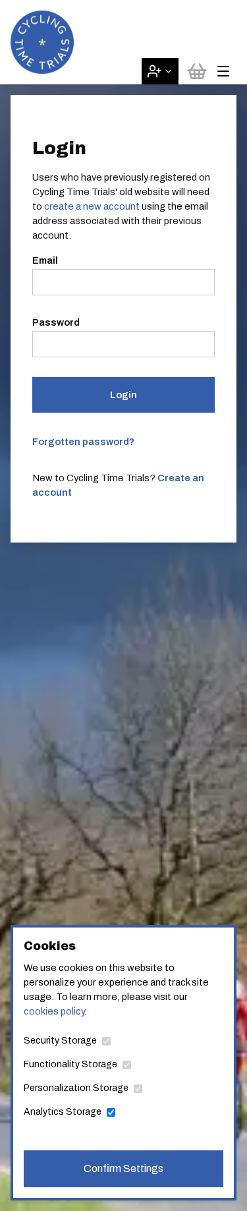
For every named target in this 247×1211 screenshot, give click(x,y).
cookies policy (54, 1011)
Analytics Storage (62, 1112)
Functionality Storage (70, 1064)
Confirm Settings (123, 1168)
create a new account (92, 206)
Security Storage (60, 1041)
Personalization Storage (76, 1088)
